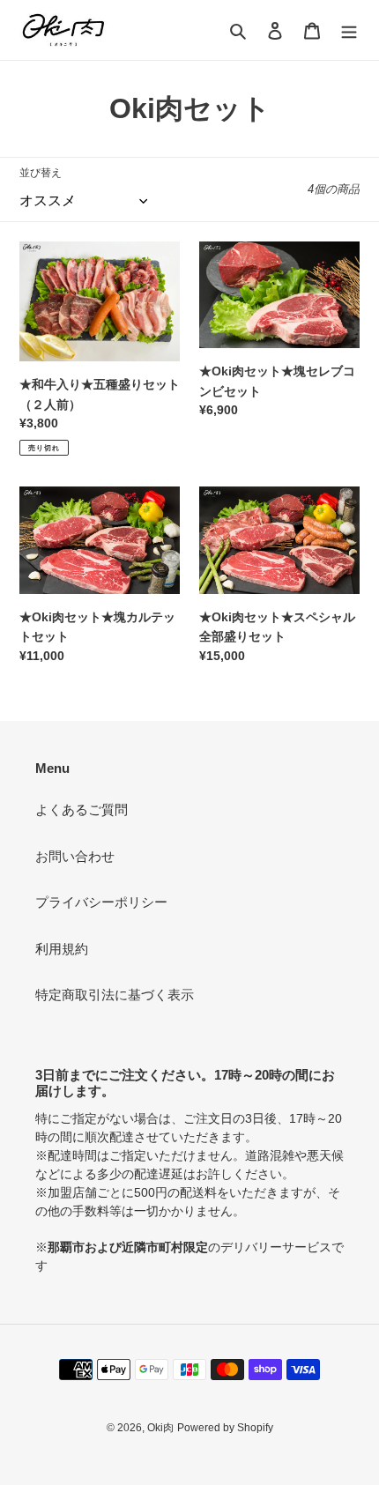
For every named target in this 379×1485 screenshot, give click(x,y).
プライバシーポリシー (101, 902)
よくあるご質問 (81, 809)
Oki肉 (160, 1428)
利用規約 (61, 948)
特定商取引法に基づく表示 (114, 994)
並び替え (40, 173)
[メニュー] (349, 30)
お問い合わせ (75, 856)
